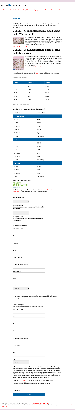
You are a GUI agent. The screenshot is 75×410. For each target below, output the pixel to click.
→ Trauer (52, 10)
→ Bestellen (43, 10)
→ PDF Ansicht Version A (20, 46)
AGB (23, 380)
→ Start (3, 10)
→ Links (59, 10)
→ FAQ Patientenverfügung (29, 10)
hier (37, 73)
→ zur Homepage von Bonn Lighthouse (38, 403)
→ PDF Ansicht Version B (33, 67)
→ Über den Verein (14, 10)
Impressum (67, 405)
